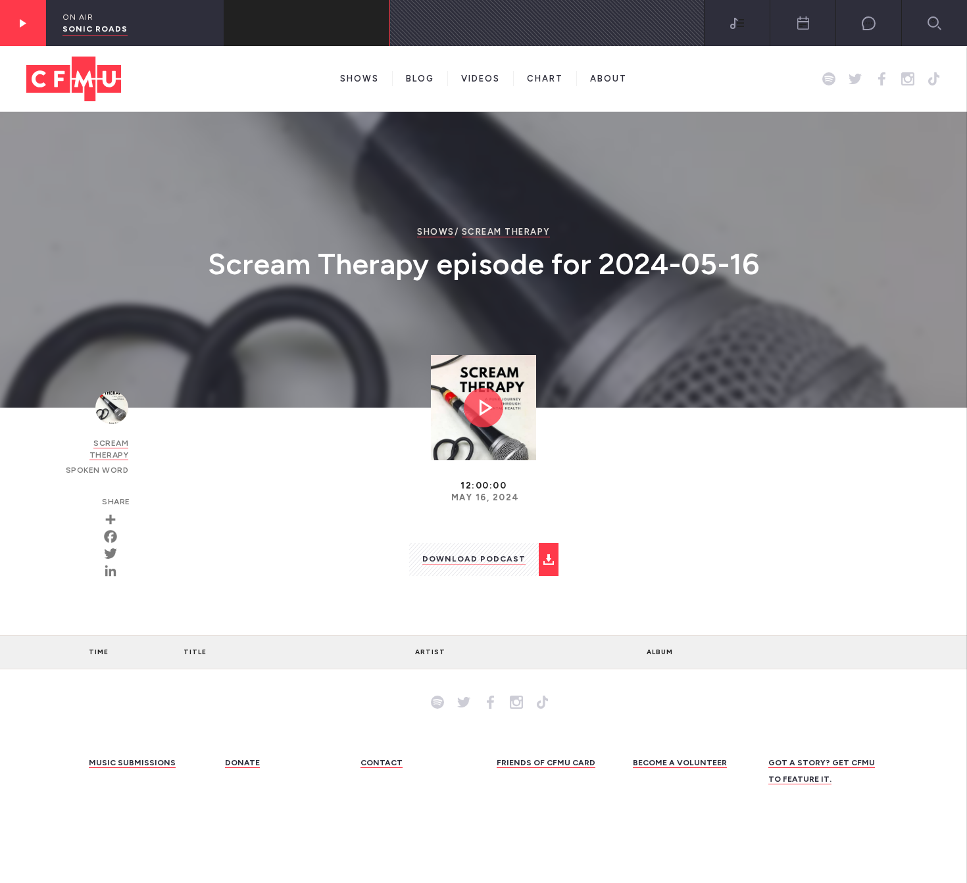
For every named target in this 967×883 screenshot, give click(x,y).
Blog (420, 78)
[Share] (115, 519)
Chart (545, 78)
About (608, 78)
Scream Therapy (506, 232)
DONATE (242, 762)
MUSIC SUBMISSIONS (132, 762)
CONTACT (381, 762)
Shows (359, 78)
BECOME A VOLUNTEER (680, 762)
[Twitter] (115, 553)
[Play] (23, 23)
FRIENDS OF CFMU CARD (546, 762)
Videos (480, 78)
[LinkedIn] (115, 570)
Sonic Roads (95, 29)
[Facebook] (115, 536)
